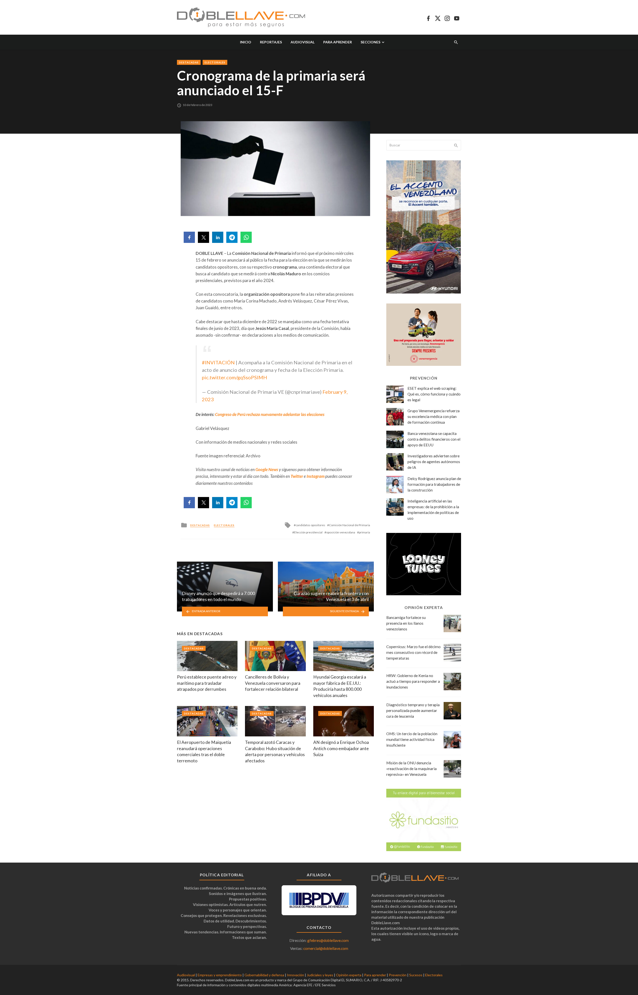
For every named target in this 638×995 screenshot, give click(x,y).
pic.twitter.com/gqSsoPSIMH (234, 377)
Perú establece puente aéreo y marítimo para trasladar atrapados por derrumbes (207, 683)
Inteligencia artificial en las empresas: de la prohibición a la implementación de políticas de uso (433, 509)
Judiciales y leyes (320, 975)
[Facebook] (428, 17)
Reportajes (271, 42)
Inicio (245, 42)
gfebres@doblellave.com (328, 940)
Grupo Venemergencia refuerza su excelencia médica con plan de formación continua (433, 416)
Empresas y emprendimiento (220, 975)
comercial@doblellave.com (325, 948)
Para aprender (337, 42)
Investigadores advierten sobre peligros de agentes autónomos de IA (433, 462)
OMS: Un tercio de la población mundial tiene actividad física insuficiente (411, 739)
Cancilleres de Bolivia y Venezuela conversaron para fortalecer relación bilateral (272, 683)
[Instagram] (447, 17)
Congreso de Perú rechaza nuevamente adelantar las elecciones (269, 414)
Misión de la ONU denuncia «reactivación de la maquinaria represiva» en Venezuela (411, 769)
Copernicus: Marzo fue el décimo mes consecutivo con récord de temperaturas (413, 652)
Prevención (397, 975)
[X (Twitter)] (437, 17)
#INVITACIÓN (218, 362)
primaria (364, 532)
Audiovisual (303, 42)
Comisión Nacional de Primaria (349, 525)
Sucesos (415, 975)
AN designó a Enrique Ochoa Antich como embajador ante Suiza (341, 748)
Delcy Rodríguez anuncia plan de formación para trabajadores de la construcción (434, 484)
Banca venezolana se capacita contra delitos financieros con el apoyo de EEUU (433, 439)
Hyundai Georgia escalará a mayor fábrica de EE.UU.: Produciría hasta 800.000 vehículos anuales (339, 686)
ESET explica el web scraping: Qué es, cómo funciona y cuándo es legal (434, 394)
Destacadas (189, 62)
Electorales (215, 62)
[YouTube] (456, 17)
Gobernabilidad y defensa (264, 975)
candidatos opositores (310, 525)
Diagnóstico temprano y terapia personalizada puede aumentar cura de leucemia (413, 710)
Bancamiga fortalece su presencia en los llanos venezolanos (406, 623)
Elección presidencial (308, 532)
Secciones (370, 42)
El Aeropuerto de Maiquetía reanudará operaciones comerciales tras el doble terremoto (204, 751)
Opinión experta (348, 975)
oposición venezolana (340, 532)
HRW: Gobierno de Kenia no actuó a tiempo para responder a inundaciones (413, 681)
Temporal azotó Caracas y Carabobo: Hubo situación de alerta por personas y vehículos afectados (275, 751)
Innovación (295, 975)
